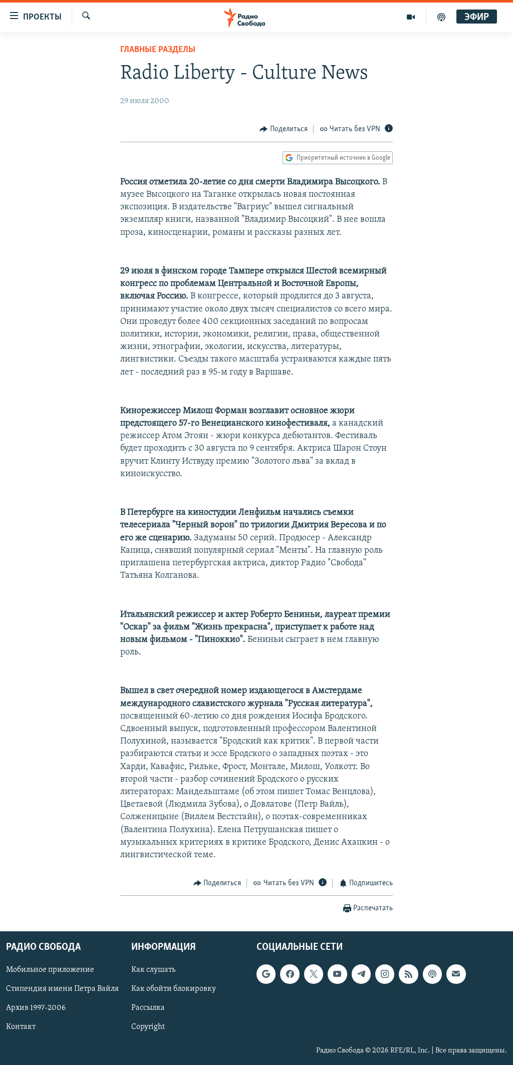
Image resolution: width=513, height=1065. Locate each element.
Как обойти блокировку (173, 989)
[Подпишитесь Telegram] (361, 973)
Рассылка (148, 1008)
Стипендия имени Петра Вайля (62, 989)
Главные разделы (157, 50)
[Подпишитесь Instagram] (384, 973)
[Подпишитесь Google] (266, 973)
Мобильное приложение (50, 970)
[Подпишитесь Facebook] (289, 973)
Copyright (148, 1027)
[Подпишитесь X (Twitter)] (313, 973)
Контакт (21, 1027)
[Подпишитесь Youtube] (337, 973)
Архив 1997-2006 (36, 1008)
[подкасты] (441, 17)
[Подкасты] (432, 973)
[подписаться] (455, 973)
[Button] (284, 129)
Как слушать (153, 970)
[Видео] (411, 17)
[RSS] (408, 973)
